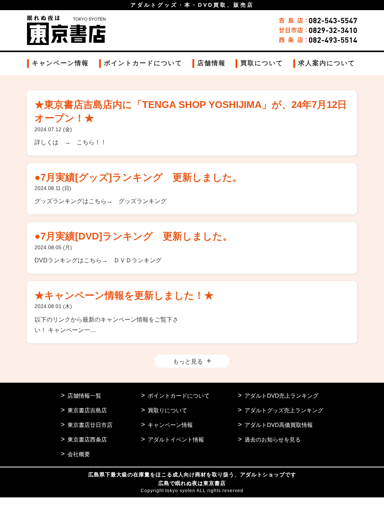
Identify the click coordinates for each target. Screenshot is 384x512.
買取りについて (167, 410)
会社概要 (79, 454)
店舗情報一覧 (84, 395)
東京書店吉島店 (87, 410)
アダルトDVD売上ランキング (281, 395)
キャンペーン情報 (60, 63)
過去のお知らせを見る (272, 439)
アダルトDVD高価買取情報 (278, 425)
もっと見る (188, 361)
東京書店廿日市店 (90, 425)
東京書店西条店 (87, 439)
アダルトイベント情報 (176, 439)
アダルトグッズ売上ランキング (283, 410)
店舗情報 (211, 63)
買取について (261, 63)
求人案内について (326, 63)
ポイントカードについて (143, 63)
